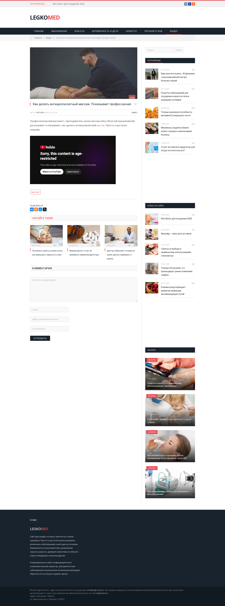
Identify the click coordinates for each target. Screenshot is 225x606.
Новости (131, 31)
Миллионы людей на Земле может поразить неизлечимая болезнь (176, 131)
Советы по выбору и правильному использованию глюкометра (176, 252)
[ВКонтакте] (32, 209)
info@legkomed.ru (95, 590)
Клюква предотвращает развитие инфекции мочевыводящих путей (173, 290)
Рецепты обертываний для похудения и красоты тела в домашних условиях (175, 96)
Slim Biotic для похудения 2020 (68, 3)
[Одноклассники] (36, 209)
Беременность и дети (105, 31)
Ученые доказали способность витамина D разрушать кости (176, 114)
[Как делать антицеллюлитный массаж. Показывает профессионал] (83, 73)
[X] (45, 209)
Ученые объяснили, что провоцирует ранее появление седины (176, 271)
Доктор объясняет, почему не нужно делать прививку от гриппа (121, 255)
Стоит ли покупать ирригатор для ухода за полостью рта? (178, 149)
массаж (101, 125)
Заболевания (59, 31)
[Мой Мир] (40, 209)
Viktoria (40, 112)
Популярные (154, 60)
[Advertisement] (170, 178)
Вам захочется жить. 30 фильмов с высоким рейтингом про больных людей (178, 77)
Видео (174, 31)
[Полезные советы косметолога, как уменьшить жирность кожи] (46, 236)
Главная (38, 31)
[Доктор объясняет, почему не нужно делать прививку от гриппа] (121, 236)
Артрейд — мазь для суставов (176, 233)
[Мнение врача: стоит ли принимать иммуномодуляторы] (83, 236)
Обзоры (152, 360)
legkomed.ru (102, 593)
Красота (79, 31)
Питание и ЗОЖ (153, 31)
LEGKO (45, 17)
